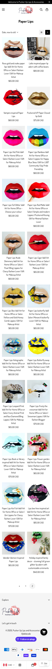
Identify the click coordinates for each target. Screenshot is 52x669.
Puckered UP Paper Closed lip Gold (38, 114)
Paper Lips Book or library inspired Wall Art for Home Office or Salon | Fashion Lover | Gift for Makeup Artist (13, 466)
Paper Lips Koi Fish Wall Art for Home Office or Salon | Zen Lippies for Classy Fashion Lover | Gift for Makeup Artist (13, 515)
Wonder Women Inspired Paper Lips (13, 559)
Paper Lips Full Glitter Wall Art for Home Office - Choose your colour (14, 208)
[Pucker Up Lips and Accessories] (26, 9)
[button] (47, 10)
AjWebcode (26, 633)
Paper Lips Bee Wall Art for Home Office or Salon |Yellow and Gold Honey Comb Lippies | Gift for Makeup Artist (13, 317)
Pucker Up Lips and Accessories (26, 630)
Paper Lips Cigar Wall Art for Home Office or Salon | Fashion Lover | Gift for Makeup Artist (38, 262)
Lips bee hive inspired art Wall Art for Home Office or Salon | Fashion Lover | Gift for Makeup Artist (38, 513)
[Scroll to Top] (47, 655)
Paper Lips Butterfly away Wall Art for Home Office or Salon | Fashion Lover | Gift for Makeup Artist (38, 365)
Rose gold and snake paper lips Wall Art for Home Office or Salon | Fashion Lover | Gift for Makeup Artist (13, 70)
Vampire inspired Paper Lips (13, 114)
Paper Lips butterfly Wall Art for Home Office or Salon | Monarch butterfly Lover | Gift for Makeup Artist (38, 317)
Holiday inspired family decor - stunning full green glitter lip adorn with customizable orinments (38, 562)
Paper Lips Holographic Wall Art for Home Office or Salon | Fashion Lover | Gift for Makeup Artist (13, 365)
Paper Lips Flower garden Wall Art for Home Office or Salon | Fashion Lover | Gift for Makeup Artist (38, 464)
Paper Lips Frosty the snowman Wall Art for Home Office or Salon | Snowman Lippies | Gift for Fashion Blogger (38, 413)
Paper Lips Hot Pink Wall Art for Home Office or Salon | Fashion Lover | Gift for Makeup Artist (13, 157)
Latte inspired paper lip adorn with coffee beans (38, 65)
